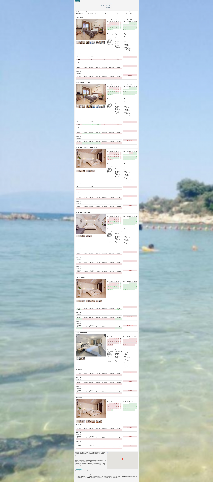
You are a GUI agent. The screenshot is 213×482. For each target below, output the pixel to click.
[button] (78, 30)
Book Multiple (130, 11)
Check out (88, 11)
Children (119, 11)
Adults (108, 11)
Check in (77, 11)
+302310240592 (78, 469)
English (77, 1)
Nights (98, 11)
